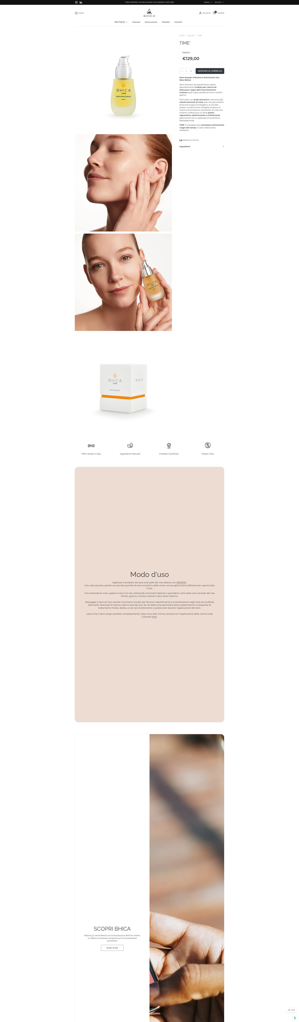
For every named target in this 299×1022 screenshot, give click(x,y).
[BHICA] (149, 13)
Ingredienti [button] (184, 147)
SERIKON (181, 582)
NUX (154, 617)
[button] (79, 13)
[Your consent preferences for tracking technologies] (295, 1018)
